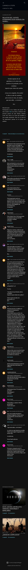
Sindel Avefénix (10, 385)
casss (8, 425)
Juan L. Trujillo (10, 159)
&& (8, 141)
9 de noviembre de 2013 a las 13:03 (17, 425)
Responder (10, 156)
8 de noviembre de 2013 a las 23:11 (15, 361)
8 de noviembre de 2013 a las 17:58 (15, 347)
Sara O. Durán (10, 399)
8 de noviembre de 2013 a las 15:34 (17, 283)
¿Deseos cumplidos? (10, 535)
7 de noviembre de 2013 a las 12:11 (15, 160)
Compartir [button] (4, 133)
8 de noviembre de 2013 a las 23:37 (15, 373)
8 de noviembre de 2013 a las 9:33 (15, 227)
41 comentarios (11, 537)
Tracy (8, 176)
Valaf (10, 111)
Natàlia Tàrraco (10, 226)
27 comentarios (11, 513)
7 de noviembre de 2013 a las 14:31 (17, 185)
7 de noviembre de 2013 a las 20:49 (15, 214)
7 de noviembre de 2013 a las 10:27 (16, 141)
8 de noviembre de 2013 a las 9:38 (16, 244)
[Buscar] (25, 2)
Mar (8, 244)
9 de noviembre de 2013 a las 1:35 (15, 386)
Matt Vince (18, 565)
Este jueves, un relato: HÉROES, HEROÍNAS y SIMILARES (12, 508)
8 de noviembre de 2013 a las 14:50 (17, 259)
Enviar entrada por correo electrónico (16, 133)
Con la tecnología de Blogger (15, 562)
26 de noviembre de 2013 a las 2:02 (15, 446)
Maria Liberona (10, 346)
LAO (8, 185)
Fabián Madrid (10, 212)
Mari (8, 283)
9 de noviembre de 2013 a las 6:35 (15, 400)
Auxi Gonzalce (10, 360)
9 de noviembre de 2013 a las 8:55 (16, 411)
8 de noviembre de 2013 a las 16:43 (17, 306)
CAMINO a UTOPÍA (8, 5)
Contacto (5, 8)
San (8, 411)
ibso (8, 306)
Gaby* (8, 259)
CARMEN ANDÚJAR (11, 372)
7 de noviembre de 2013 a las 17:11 (15, 196)
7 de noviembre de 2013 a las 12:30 (17, 176)
